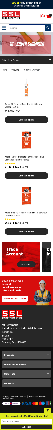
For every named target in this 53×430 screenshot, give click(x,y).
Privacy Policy (8, 398)
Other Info (9, 373)
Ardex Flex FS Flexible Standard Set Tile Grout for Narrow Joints (24, 158)
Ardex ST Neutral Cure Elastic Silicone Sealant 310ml (23, 105)
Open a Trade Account (15, 298)
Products (15, 69)
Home (4, 69)
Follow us (9, 383)
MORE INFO (26, 264)
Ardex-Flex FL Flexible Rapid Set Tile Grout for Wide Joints (26, 214)
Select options (26, 119)
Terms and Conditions (37, 396)
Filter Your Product (11, 60)
